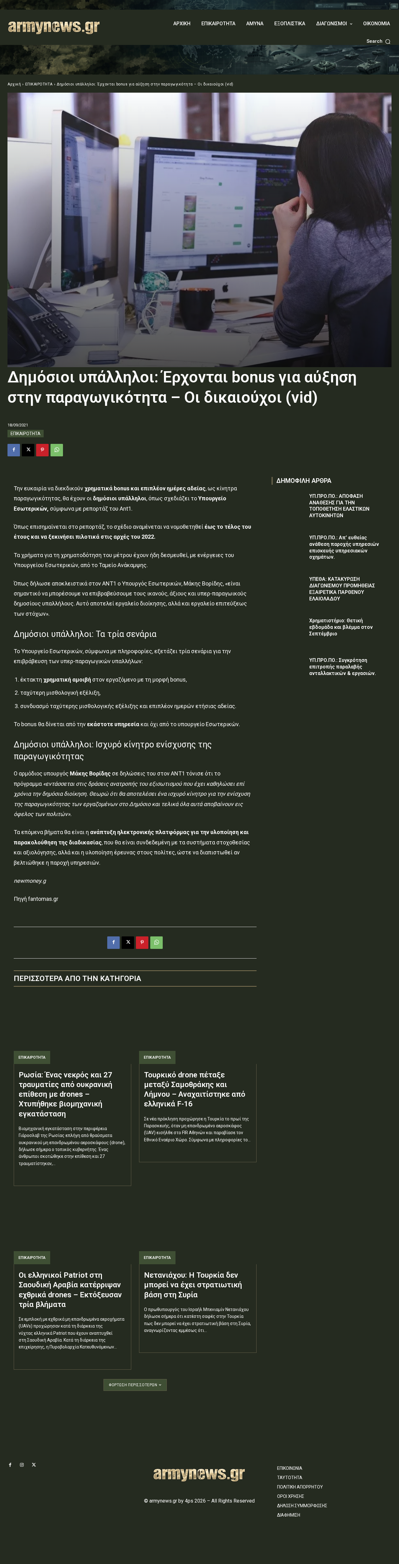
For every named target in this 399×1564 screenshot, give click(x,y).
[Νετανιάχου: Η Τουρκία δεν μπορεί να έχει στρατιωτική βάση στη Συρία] (198, 1229)
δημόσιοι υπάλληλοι (119, 498)
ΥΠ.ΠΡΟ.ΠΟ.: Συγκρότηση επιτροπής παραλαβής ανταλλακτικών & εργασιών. (342, 666)
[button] (379, 41)
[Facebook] (13, 450)
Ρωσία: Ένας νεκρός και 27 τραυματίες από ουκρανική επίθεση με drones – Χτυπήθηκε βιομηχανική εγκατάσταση (65, 1094)
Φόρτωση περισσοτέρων (133, 1385)
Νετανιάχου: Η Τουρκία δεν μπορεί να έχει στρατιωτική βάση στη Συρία (193, 1285)
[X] (28, 450)
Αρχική (14, 84)
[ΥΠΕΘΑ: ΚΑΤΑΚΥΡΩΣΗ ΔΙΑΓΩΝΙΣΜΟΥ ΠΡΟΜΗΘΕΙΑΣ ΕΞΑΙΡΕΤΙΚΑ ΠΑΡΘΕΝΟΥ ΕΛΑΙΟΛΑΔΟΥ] (289, 588)
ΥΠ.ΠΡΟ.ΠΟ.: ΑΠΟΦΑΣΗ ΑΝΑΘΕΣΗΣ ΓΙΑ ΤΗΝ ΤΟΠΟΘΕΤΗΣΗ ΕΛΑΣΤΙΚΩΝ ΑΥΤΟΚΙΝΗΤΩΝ (339, 505)
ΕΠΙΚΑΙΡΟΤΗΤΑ (39, 84)
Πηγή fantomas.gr (36, 899)
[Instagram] (21, 1465)
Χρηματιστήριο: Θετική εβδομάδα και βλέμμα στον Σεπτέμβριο (341, 627)
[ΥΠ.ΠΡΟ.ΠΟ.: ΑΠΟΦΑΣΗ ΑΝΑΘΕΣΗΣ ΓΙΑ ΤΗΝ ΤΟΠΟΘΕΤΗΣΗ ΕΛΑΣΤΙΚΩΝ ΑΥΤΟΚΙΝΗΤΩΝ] (289, 505)
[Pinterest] (42, 450)
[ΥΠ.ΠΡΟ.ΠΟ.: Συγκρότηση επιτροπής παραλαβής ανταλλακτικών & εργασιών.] (289, 669)
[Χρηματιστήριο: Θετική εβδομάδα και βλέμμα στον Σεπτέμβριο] (289, 630)
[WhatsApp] (56, 450)
